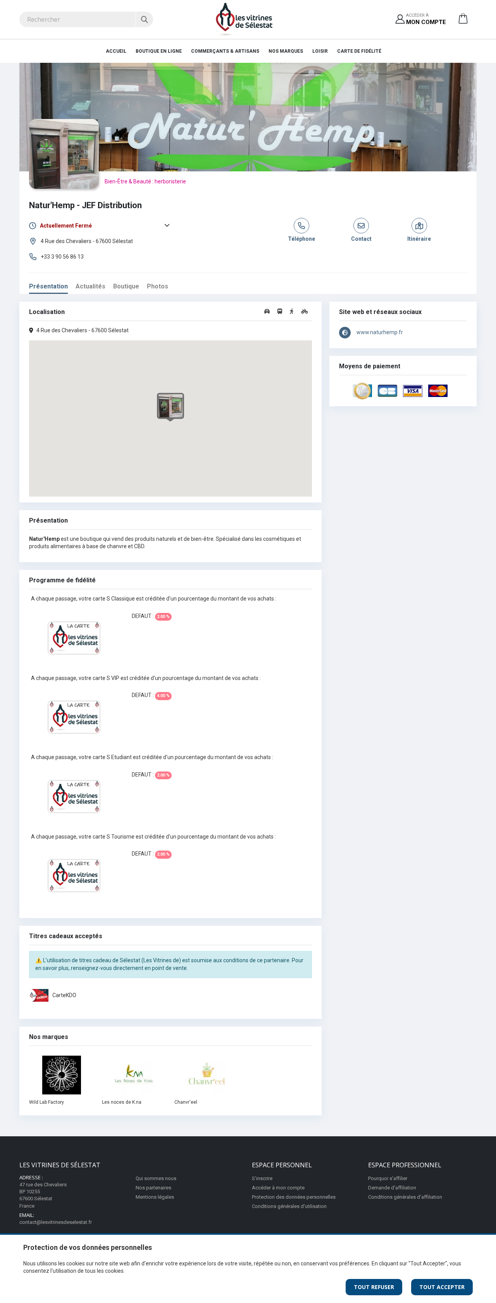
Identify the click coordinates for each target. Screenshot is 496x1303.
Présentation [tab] (48, 286)
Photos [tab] (157, 286)
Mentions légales (155, 1197)
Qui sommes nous (156, 1178)
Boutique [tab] (126, 286)
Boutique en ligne (159, 51)
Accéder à (426, 19)
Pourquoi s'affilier (387, 1178)
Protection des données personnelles (294, 1197)
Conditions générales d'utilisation (289, 1206)
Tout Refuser (374, 1287)
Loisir (320, 51)
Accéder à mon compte (278, 1188)
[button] (463, 21)
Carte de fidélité (359, 51)
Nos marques (286, 51)
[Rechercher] (144, 19)
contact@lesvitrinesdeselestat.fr (55, 1222)
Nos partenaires (153, 1188)
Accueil (116, 51)
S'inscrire (262, 1178)
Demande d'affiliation (392, 1188)
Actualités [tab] (90, 286)
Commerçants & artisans (225, 51)
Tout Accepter (442, 1287)
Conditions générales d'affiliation (405, 1197)
